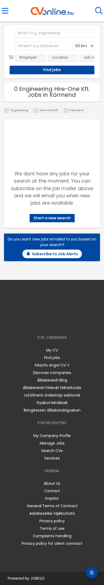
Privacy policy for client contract (52, 543)
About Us (52, 483)
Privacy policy (52, 521)
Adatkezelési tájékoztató (52, 513)
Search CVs (52, 450)
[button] (12, 57)
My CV (52, 350)
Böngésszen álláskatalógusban (52, 410)
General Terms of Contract (52, 506)
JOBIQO (37, 578)
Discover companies (52, 372)
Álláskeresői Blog (52, 380)
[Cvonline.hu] (52, 9)
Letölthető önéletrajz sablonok (52, 395)
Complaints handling (52, 536)
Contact (52, 491)
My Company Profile (52, 435)
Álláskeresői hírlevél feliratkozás (52, 387)
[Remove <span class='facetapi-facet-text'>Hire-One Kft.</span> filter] (36, 110)
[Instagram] (49, 322)
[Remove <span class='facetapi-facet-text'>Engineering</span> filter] (6, 110)
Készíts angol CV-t (52, 365)
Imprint (52, 498)
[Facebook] (40, 322)
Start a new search (52, 218)
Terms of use (52, 528)
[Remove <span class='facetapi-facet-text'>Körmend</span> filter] (66, 110)
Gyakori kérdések (52, 402)
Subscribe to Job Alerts (55, 254)
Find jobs (52, 357)
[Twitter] (65, 322)
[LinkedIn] (57, 322)
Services (52, 458)
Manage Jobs (52, 443)
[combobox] (54, 33)
